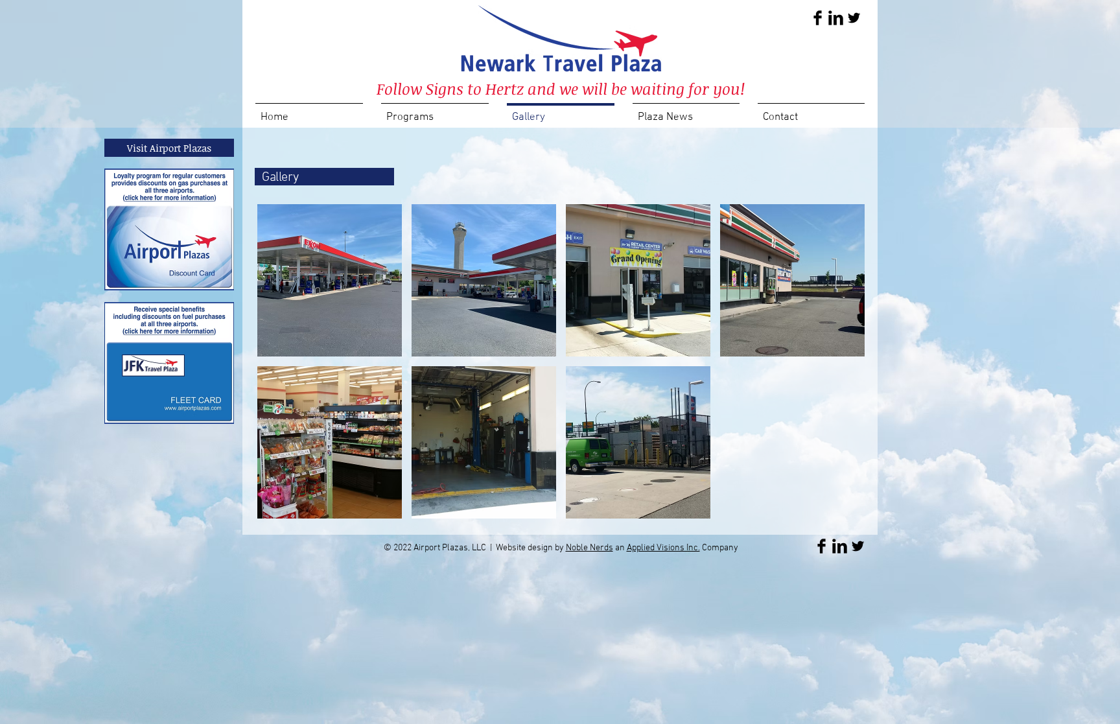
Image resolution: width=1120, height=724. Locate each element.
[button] (329, 280)
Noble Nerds (589, 548)
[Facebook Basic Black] (817, 17)
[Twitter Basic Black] (853, 17)
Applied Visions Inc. (663, 548)
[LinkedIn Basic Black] (835, 17)
